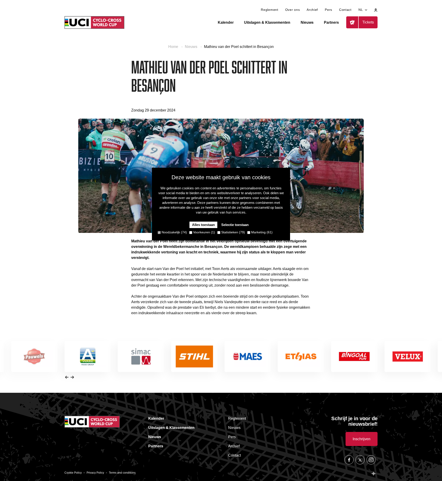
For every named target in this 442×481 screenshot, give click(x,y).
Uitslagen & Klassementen (267, 22)
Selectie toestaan (235, 225)
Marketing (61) (261, 232)
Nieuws (307, 22)
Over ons (292, 10)
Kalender (226, 22)
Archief (312, 10)
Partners (331, 22)
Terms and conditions (122, 472)
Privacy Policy (95, 472)
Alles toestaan (203, 225)
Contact (345, 10)
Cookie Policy (73, 472)
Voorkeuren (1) (203, 232)
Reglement (269, 10)
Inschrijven (361, 439)
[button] (66, 377)
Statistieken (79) (232, 232)
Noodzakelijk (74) (174, 232)
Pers (328, 10)
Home (173, 47)
